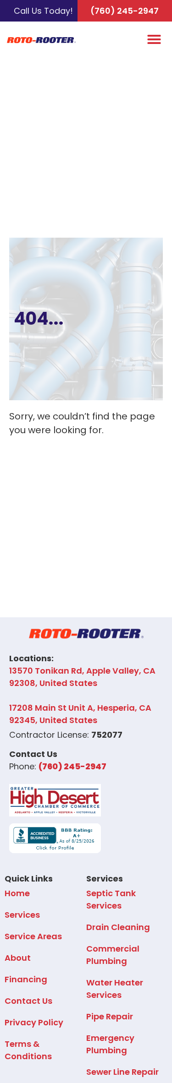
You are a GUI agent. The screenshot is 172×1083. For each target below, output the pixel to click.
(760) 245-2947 (124, 10)
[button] (154, 39)
